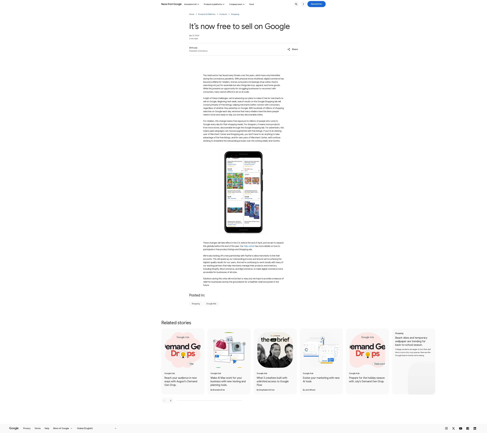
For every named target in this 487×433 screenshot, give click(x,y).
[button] (316, 4)
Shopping (235, 14)
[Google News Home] (171, 4)
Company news (235, 4)
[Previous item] (164, 400)
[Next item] (171, 400)
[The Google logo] (14, 428)
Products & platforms (213, 4)
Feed (251, 4)
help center (249, 246)
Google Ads (211, 303)
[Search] (296, 4)
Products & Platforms (206, 14)
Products (223, 14)
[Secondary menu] (303, 4)
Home (191, 14)
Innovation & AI (190, 4)
